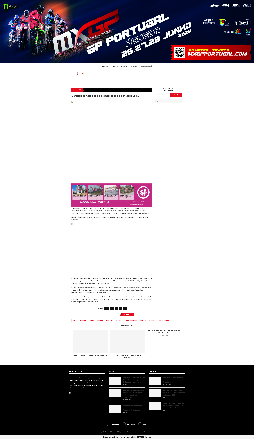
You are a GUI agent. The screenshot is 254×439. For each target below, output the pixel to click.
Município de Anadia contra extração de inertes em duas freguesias (174, 380)
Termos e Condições (146, 66)
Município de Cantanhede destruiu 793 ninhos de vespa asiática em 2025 (174, 393)
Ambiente (157, 72)
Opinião (116, 76)
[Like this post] (107, 308)
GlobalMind (149, 432)
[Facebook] (69, 74)
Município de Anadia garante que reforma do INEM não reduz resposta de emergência (133, 394)
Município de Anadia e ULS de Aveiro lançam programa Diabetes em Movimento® (134, 380)
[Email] (74, 74)
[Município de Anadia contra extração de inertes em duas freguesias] (155, 381)
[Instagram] (72, 74)
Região (75, 320)
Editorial (133, 66)
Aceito (141, 437)
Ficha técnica (105, 66)
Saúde (147, 72)
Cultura (167, 72)
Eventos (138, 72)
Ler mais (148, 437)
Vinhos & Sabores (104, 76)
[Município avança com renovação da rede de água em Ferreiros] (90, 341)
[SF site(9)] (111, 185)
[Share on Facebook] (112, 308)
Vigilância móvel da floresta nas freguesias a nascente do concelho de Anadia (173, 405)
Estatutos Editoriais (120, 66)
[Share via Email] (125, 308)
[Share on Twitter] (116, 308)
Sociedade (108, 72)
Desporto (90, 76)
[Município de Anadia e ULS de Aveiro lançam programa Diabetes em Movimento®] (115, 381)
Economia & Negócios (123, 72)
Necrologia (128, 76)
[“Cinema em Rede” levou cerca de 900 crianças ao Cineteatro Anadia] (127, 341)
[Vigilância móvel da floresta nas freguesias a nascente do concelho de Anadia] (155, 406)
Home (88, 72)
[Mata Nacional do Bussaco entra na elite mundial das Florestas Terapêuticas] (115, 409)
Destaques (96, 72)
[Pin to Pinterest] (120, 308)
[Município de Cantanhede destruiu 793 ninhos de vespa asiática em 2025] (155, 393)
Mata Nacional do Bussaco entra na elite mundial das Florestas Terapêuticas (133, 408)
